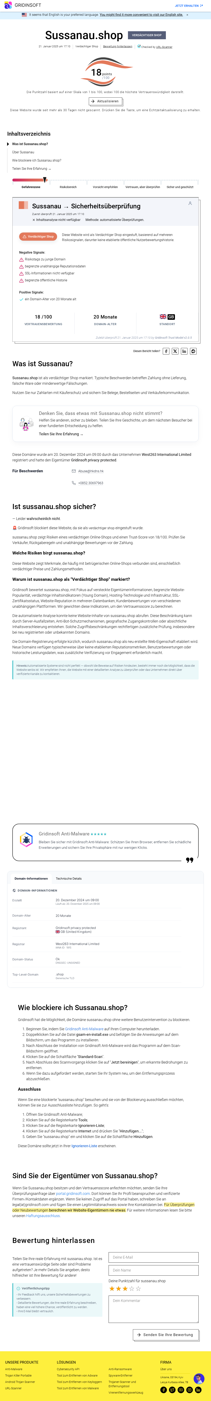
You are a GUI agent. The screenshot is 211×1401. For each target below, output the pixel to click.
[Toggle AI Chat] (199, 1379)
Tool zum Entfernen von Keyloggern (79, 1382)
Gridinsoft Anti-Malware (84, 1029)
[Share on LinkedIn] (184, 351)
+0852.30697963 (90, 483)
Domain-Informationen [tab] (31, 878)
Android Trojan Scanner (20, 1382)
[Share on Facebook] (166, 351)
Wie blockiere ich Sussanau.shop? (36, 160)
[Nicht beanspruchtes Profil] (190, 203)
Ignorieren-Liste (84, 1146)
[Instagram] (189, 1390)
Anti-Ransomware (120, 1369)
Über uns (166, 1369)
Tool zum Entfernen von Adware (77, 1375)
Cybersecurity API (68, 1369)
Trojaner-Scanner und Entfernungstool (122, 1384)
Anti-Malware (13, 1369)
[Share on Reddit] (193, 351)
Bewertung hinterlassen (117, 46)
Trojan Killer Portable (18, 1375)
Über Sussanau (23, 152)
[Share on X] (175, 351)
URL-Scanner (164, 47)
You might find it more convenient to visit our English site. (141, 15)
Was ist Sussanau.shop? (30, 144)
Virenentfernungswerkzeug (126, 1392)
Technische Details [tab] (69, 878)
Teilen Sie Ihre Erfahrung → (31, 169)
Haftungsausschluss (43, 1216)
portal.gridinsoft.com (73, 1193)
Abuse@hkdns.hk (91, 471)
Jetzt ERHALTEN (187, 5)
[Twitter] (172, 1390)
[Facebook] (163, 1390)
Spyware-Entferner (120, 1375)
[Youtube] (181, 1390)
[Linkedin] (198, 1390)
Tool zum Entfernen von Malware (78, 1388)
